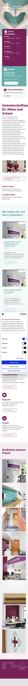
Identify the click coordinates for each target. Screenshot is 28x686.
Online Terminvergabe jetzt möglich (12, 291)
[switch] (24, 343)
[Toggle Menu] (24, 7)
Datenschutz (22, 662)
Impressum (22, 664)
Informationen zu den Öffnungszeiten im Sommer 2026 (12, 244)
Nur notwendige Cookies (14, 370)
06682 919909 (12, 663)
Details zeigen (19, 358)
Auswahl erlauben (14, 366)
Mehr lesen (9, 262)
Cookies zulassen (14, 362)
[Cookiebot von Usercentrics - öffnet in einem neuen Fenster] (20, 314)
